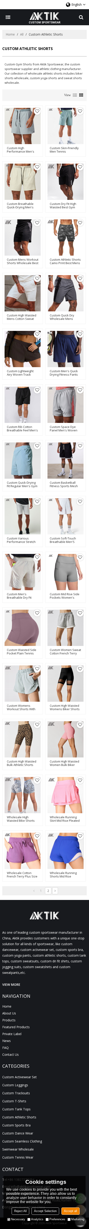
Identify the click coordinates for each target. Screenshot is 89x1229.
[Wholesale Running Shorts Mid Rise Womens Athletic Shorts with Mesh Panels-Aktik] (65, 851)
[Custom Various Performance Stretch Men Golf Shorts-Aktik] (23, 516)
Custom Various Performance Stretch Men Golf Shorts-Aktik (22, 542)
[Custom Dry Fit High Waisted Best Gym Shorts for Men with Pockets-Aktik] (65, 182)
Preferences (57, 1219)
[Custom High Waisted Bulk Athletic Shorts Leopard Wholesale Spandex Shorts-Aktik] (23, 739)
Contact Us (10, 1054)
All (22, 34)
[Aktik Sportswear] (44, 16)
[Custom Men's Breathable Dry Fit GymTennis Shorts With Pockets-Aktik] (23, 572)
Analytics (37, 1219)
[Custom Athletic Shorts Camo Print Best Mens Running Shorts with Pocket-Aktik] (65, 237)
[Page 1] (34, 890)
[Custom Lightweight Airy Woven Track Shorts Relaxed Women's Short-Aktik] (23, 349)
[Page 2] (55, 890)
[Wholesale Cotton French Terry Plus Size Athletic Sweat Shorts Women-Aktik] (23, 851)
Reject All (20, 1211)
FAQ (5, 1047)
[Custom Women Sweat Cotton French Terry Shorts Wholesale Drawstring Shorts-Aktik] (65, 628)
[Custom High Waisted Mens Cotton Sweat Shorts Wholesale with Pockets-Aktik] (23, 293)
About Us (9, 1013)
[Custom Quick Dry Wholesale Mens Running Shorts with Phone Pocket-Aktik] (65, 293)
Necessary (18, 1219)
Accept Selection (45, 1211)
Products (9, 1020)
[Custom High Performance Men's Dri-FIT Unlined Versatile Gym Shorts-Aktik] (23, 126)
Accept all (70, 1211)
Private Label (11, 1034)
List (75, 95)
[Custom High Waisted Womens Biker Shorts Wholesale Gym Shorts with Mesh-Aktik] (65, 683)
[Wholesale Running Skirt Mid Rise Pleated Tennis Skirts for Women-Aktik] (65, 795)
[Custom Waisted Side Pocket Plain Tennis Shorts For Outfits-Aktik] (23, 628)
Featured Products (16, 1027)
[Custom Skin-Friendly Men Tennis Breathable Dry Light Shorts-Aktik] (65, 126)
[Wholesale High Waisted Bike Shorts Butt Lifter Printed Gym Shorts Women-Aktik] (23, 795)
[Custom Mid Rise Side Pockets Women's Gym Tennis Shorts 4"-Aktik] (65, 572)
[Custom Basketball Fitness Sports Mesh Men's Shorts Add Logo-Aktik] (65, 460)
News (6, 1041)
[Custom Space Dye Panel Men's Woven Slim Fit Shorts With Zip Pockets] (65, 405)
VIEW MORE (11, 984)
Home (10, 34)
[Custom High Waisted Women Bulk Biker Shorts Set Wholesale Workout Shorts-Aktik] (65, 739)
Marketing (77, 1219)
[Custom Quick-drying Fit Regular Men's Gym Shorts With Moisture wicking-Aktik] (23, 460)
